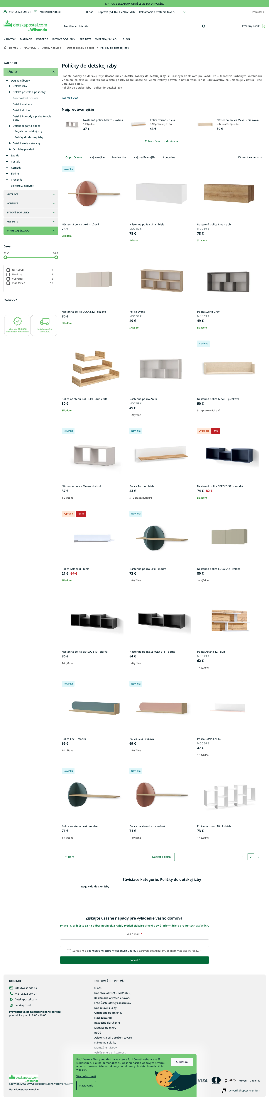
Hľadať (204, 26)
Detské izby (20, 86)
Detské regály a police (26, 125)
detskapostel (23, 1005)
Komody (16, 167)
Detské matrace (22, 104)
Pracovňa (17, 179)
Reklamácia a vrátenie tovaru (157, 12)
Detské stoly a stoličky (26, 143)
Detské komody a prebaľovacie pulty (32, 118)
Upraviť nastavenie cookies (24, 1089)
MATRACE (12, 194)
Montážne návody (105, 1047)
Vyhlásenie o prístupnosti (110, 1052)
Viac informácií (86, 1076)
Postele (15, 161)
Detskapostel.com (26, 999)
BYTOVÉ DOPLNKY (17, 212)
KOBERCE (12, 203)
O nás (89, 12)
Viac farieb (32, 283)
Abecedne (169, 157)
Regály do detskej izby (29, 131)
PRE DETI (12, 221)
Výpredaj (32, 278)
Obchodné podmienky (108, 1012)
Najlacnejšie (97, 157)
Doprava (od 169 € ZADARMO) (116, 12)
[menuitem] (10, 39)
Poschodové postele (25, 98)
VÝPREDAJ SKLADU (18, 230)
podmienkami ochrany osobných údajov (111, 950)
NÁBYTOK (12, 72)
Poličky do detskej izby (29, 137)
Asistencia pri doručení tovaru (113, 1037)
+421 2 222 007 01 (26, 993)
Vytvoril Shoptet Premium (244, 1090)
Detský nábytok (20, 80)
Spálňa (15, 155)
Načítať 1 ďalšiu (162, 856)
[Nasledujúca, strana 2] (251, 857)
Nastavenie (86, 1085)
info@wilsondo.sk (26, 988)
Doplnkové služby (105, 1008)
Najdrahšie (119, 157)
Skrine (15, 173)
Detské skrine (21, 110)
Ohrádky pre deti (23, 149)
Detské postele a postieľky (29, 92)
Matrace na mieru (105, 1027)
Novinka (32, 274)
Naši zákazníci (103, 1017)
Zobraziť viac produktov (160, 141)
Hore (71, 856)
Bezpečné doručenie (107, 1022)
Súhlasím (182, 1062)
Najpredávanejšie (144, 157)
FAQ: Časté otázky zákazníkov (112, 1003)
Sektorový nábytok (22, 185)
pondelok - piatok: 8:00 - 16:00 (35, 1013)
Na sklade (32, 270)
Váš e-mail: (134, 934)
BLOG (97, 1032)
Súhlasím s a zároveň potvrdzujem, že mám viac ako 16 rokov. (137, 950)
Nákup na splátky (105, 1042)
